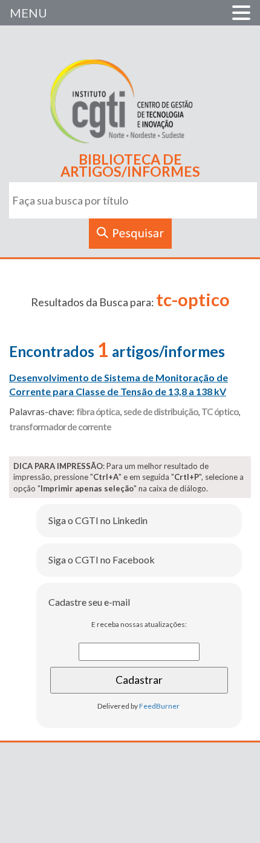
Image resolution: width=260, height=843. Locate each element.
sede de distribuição (160, 411)
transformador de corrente (60, 426)
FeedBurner (159, 705)
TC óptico (219, 411)
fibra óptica (98, 411)
